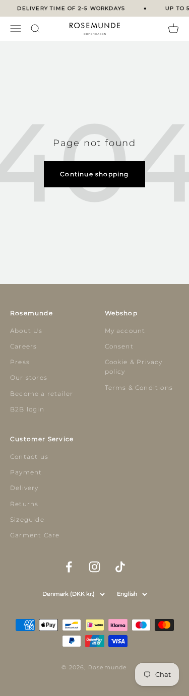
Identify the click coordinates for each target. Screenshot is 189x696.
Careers (23, 346)
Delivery (24, 488)
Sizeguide (27, 519)
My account (125, 330)
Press (20, 362)
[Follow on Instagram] (94, 567)
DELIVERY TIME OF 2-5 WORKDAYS (70, 8)
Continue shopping (94, 174)
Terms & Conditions (139, 387)
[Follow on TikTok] (120, 567)
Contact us (29, 456)
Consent (119, 346)
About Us (26, 330)
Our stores (28, 377)
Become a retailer (41, 393)
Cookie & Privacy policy (134, 366)
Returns (24, 504)
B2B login (27, 409)
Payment (26, 472)
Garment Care (34, 535)
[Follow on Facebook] (69, 567)
